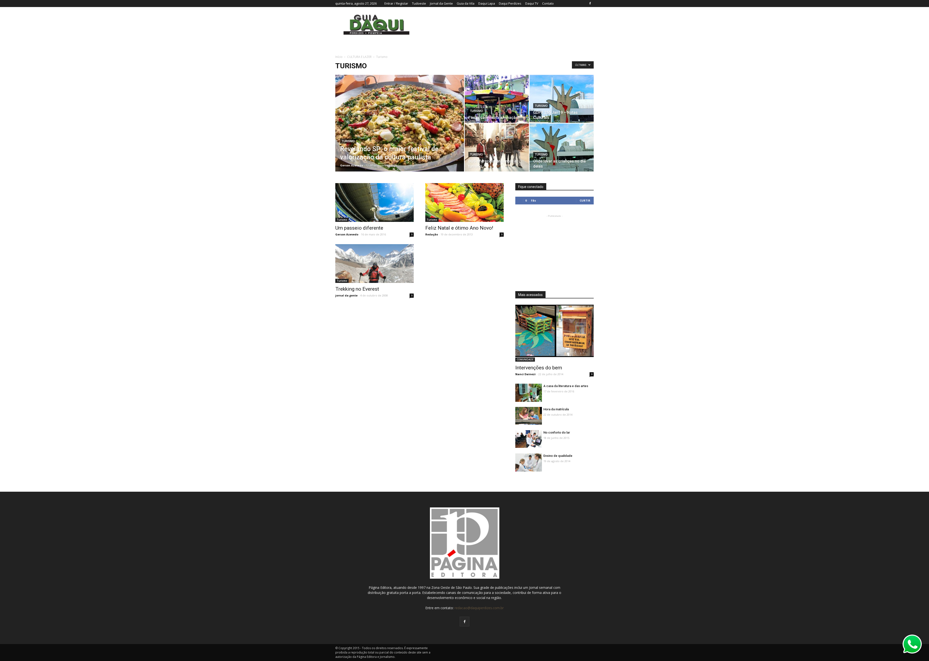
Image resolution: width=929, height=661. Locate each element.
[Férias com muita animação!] (497, 99)
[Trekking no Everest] (374, 277)
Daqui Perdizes (510, 3)
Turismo (348, 141)
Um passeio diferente (359, 228)
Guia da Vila (465, 3)
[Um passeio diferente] (374, 202)
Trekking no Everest (357, 289)
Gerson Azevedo (351, 165)
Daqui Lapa (486, 3)
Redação (431, 234)
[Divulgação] (399, 131)
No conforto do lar (556, 432)
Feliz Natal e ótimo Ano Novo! (459, 228)
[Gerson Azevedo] (562, 147)
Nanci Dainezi (525, 374)
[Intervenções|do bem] (554, 331)
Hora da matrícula (556, 409)
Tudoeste (419, 3)
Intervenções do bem (538, 368)
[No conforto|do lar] (528, 439)
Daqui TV (531, 3)
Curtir (585, 200)
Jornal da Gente (441, 3)
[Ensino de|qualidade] (528, 463)
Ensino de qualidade (557, 456)
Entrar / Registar (396, 3)
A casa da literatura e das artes (565, 386)
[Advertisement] (554, 248)
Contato (548, 3)
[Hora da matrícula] (528, 416)
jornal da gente (346, 295)
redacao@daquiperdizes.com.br (479, 608)
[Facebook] (590, 3)
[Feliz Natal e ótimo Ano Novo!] (464, 209)
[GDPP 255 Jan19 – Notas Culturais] (562, 99)
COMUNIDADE (525, 359)
